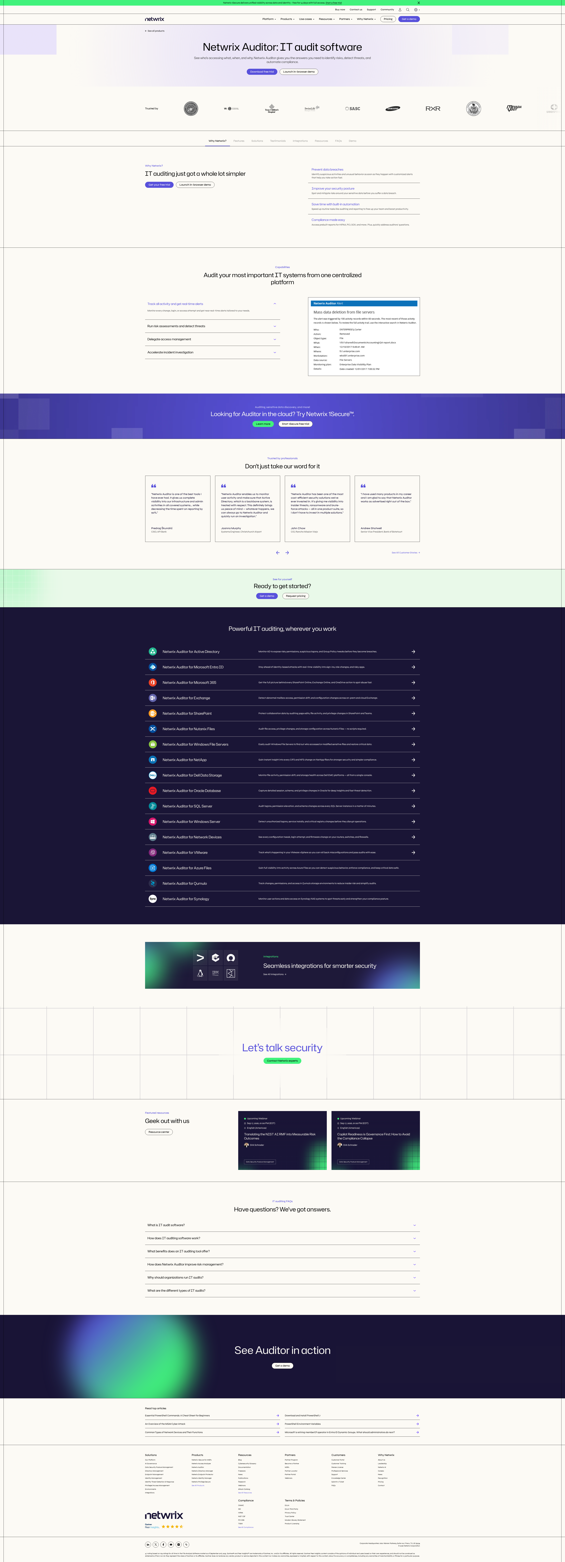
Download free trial (262, 71)
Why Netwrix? (217, 140)
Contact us (356, 9)
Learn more (263, 423)
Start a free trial (334, 2)
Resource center (159, 1132)
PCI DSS (241, 1520)
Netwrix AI (382, 1467)
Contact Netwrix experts (282, 1060)
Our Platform (150, 1460)
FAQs (338, 140)
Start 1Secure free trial (295, 423)
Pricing (388, 19)
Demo (352, 140)
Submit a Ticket (337, 1482)
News (240, 1474)
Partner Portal (290, 1474)
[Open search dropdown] (407, 9)
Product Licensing (292, 1524)
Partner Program (291, 1460)
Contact (381, 1485)
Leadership (382, 1464)
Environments (150, 1489)
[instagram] (179, 1545)
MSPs (287, 1467)
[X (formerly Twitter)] (156, 1545)
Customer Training (338, 1464)
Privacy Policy (290, 1513)
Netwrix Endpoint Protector (202, 1474)
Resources (321, 140)
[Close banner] (419, 3)
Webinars (242, 1485)
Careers (381, 1471)
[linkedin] (148, 1545)
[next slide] (287, 553)
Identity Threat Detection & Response (159, 1482)
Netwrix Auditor (198, 1467)
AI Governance (151, 1464)
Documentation (244, 1467)
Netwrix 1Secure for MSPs (201, 1460)
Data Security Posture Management (159, 1467)
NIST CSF (241, 1516)
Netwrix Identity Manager (202, 1478)
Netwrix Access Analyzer (201, 1464)
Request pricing (295, 596)
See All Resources (245, 1493)
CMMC (241, 1505)
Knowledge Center (338, 1478)
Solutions (257, 140)
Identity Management (153, 1478)
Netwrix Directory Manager (202, 1471)
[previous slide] (278, 553)
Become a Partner (292, 1464)
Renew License (337, 1467)
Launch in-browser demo (299, 71)
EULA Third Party (291, 1509)
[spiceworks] (186, 1545)
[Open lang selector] (417, 9)
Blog (240, 1460)
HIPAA (240, 1513)
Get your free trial (159, 184)
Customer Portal (337, 1460)
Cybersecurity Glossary (247, 1464)
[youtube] (171, 1545)
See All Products (198, 1485)
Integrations (300, 140)
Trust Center (289, 1516)
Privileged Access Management (157, 1485)
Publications (243, 1478)
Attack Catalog (244, 1489)
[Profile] (400, 9)
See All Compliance (245, 1527)
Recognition (383, 1478)
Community (387, 9)
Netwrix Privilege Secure (201, 1482)
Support (371, 9)
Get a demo (409, 19)
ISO (239, 1509)
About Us (381, 1460)
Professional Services (339, 1471)
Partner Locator (291, 1471)
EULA (287, 1505)
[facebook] (163, 1545)
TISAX (240, 1524)
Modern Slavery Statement (295, 1520)
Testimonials (278, 140)
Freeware (241, 1471)
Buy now (340, 9)
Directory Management (154, 1471)
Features (239, 140)
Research (242, 1482)
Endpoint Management (154, 1474)
